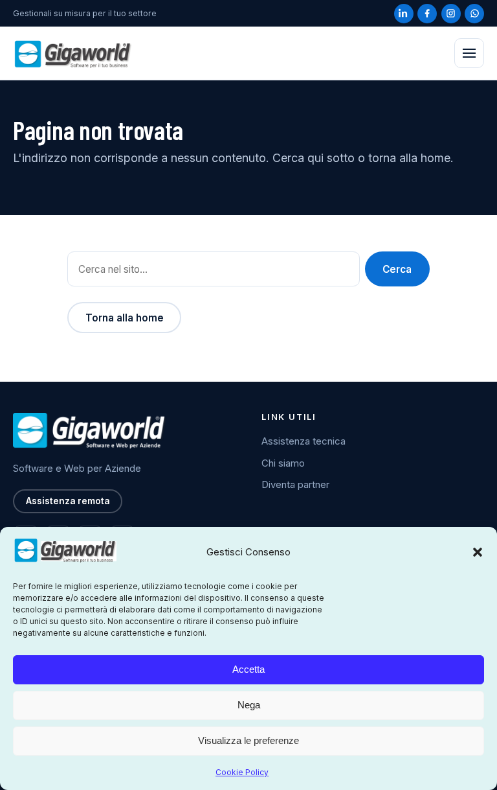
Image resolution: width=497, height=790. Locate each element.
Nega (248, 704)
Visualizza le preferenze (248, 740)
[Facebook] (427, 13)
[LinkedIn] (404, 13)
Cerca (397, 269)
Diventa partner (295, 484)
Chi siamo (283, 463)
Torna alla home (124, 318)
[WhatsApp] (474, 13)
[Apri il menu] (469, 53)
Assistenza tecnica (303, 441)
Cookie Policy (242, 772)
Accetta (248, 669)
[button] (477, 552)
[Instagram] (451, 13)
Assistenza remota (68, 501)
